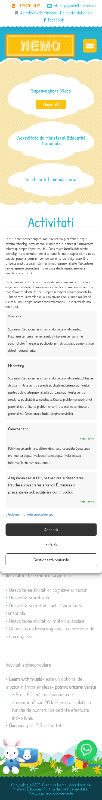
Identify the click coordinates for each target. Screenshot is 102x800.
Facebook (56, 20)
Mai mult (51, 104)
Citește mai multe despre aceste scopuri (30, 514)
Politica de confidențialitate (66, 789)
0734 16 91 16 (29, 5)
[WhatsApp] (87, 750)
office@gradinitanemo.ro (75, 5)
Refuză (51, 544)
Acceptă (51, 529)
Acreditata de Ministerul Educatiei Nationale (56, 13)
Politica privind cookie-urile (51, 793)
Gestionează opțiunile (51, 559)
